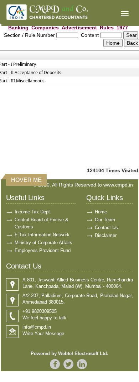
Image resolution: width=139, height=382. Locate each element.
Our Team (105, 219)
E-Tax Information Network (42, 234)
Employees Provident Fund (43, 250)
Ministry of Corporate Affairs (43, 242)
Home (101, 211)
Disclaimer (106, 235)
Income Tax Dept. (33, 211)
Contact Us (106, 227)
